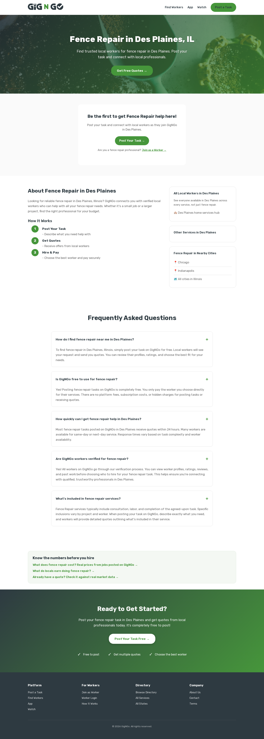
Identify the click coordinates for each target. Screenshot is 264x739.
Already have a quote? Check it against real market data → (76, 577)
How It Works (90, 703)
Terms (193, 703)
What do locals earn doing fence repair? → (63, 571)
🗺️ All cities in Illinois (188, 279)
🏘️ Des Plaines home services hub (196, 212)
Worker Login (89, 698)
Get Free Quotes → (132, 70)
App (190, 7)
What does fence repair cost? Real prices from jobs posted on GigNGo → (85, 565)
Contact (194, 698)
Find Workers (174, 7)
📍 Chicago (181, 262)
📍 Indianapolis (184, 271)
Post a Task (223, 7)
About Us (195, 692)
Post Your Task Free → (132, 639)
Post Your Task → (132, 140)
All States (142, 703)
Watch (201, 7)
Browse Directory (146, 692)
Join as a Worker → (154, 150)
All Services (142, 698)
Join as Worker (90, 692)
